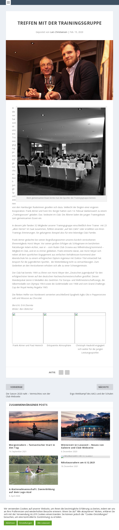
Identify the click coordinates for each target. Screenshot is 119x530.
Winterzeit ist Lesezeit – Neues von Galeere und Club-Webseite (82, 446)
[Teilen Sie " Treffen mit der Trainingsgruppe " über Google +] (61, 372)
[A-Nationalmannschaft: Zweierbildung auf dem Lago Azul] (33, 470)
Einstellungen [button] (25, 523)
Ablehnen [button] (10, 523)
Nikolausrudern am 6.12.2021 (78, 462)
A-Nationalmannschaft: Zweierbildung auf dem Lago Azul (32, 490)
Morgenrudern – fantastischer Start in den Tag (32, 446)
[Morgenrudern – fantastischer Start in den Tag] (33, 425)
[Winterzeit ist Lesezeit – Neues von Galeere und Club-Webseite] (85, 425)
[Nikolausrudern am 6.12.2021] (85, 457)
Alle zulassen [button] (43, 523)
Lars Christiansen (58, 32)
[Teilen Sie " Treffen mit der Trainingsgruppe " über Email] (67, 372)
